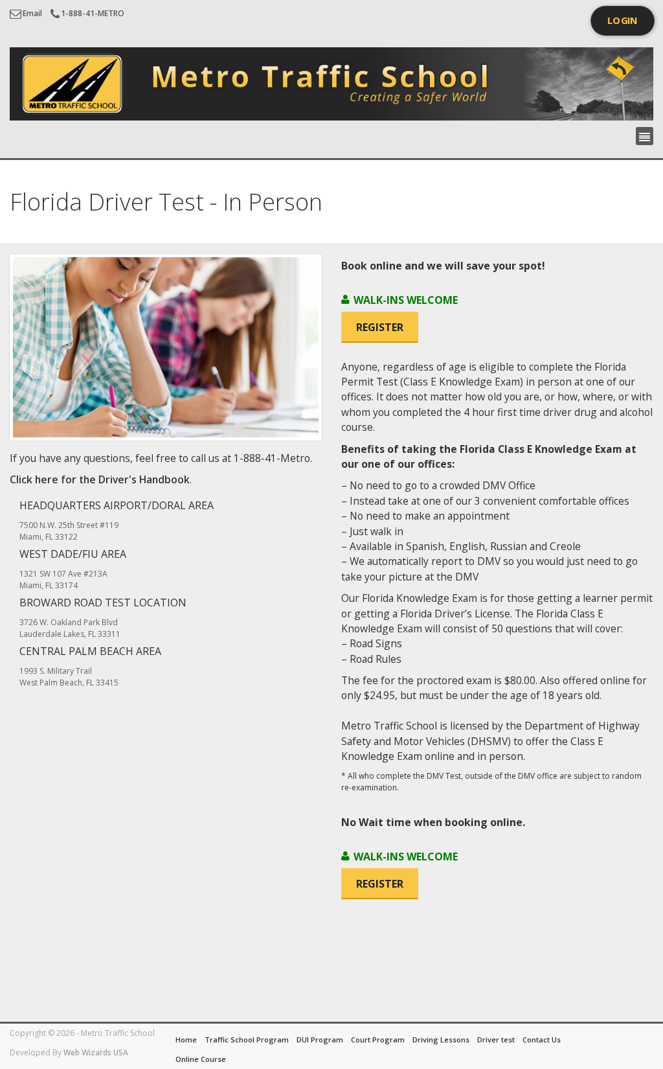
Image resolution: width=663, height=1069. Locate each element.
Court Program (378, 1039)
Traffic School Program (247, 1039)
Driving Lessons (440, 1039)
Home (186, 1039)
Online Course (200, 1059)
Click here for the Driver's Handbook (100, 479)
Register (379, 327)
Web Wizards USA (95, 1052)
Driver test (496, 1039)
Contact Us (542, 1039)
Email (32, 13)
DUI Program (320, 1039)
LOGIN (622, 20)
